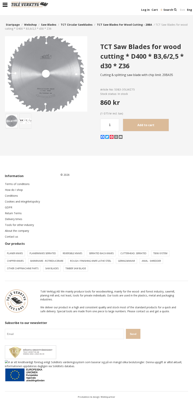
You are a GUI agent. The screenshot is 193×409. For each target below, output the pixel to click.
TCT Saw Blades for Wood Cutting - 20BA (124, 24)
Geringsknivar (126, 260)
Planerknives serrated (43, 253)
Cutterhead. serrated (133, 253)
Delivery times (13, 219)
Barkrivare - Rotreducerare (46, 260)
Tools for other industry (19, 225)
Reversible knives (72, 253)
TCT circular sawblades (77, 24)
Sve (182, 10)
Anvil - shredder (151, 260)
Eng (189, 10)
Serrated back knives (101, 253)
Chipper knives (15, 260)
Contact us (11, 236)
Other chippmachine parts (22, 268)
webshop (30, 24)
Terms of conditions (17, 184)
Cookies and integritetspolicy (22, 201)
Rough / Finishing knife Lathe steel (90, 260)
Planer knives (15, 253)
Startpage (13, 24)
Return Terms (13, 213)
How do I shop (14, 190)
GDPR (8, 207)
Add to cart (145, 125)
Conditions (11, 195)
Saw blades (48, 24)
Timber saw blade (75, 268)
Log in (145, 10)
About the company (17, 231)
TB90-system (160, 253)
